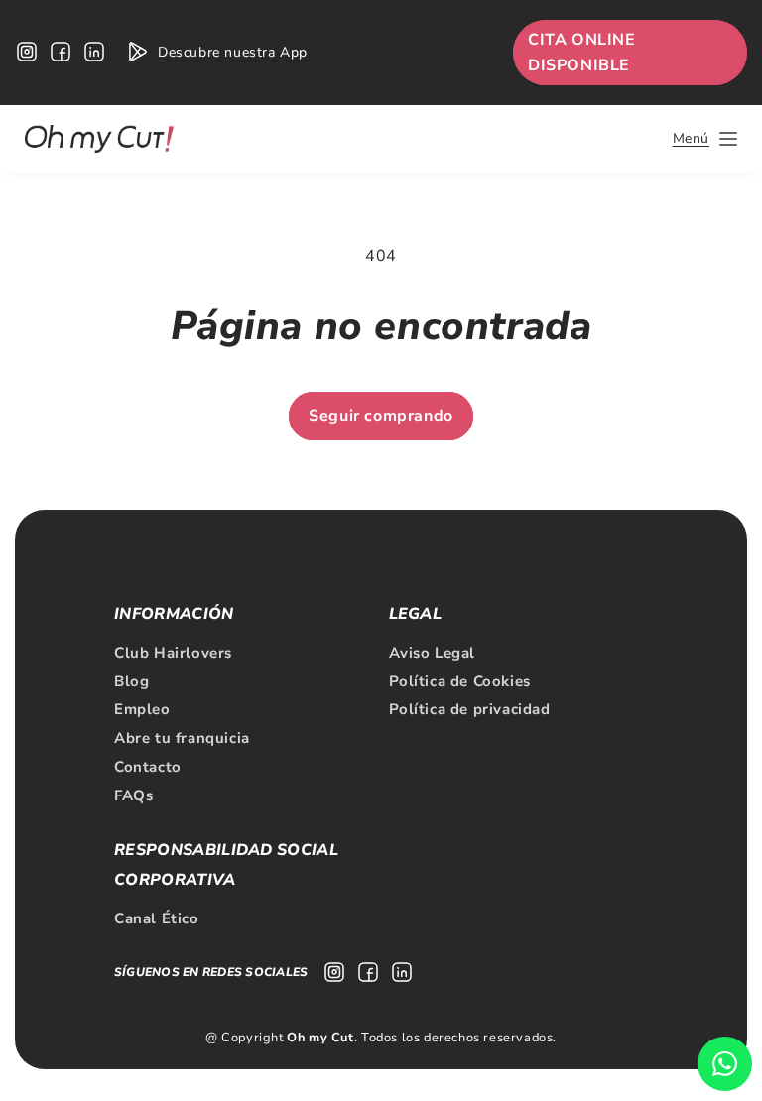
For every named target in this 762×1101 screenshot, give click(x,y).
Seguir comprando (381, 416)
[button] (705, 139)
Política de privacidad (470, 709)
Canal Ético (156, 918)
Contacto (148, 767)
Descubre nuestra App (233, 52)
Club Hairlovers (173, 653)
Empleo (142, 709)
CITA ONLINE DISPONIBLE (582, 52)
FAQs (133, 795)
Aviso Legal (432, 653)
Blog (131, 681)
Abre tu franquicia (182, 738)
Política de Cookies (460, 681)
